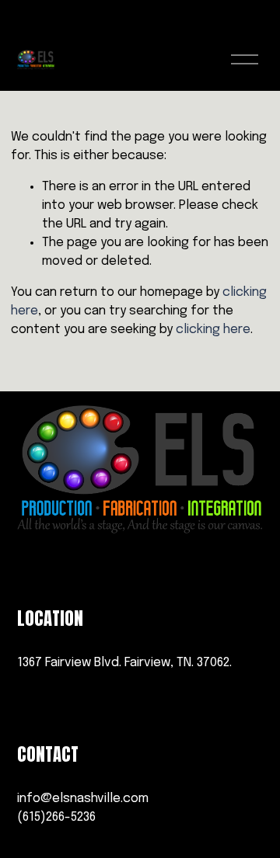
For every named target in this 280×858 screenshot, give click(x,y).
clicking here (213, 329)
